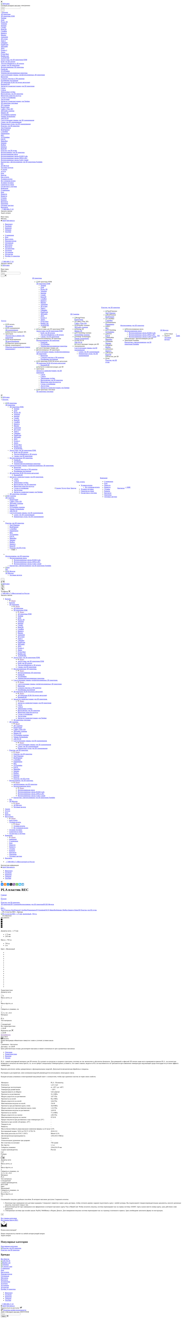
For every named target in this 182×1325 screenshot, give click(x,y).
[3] (91, 923)
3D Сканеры (17, 726)
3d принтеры (5, 1282)
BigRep (65, 910)
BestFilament (15, 910)
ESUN (47, 910)
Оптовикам (5, 1276)
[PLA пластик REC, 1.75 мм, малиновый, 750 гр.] (19, 914)
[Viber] (14, 884)
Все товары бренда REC (9, 1220)
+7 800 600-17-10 (7, 209)
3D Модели (17, 805)
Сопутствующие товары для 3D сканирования (34, 744)
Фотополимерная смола (26, 790)
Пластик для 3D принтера (22, 754)
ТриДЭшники (6, 910)
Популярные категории (9, 1246)
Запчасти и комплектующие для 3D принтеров (34, 703)
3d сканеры (5, 1285)
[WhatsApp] (17, 884)
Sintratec (59, 910)
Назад (13, 601)
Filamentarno (31, 910)
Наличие (8, 1056)
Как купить (13, 820)
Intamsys (71, 910)
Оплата (7, 1058)
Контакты (4, 1280)
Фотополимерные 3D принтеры (29, 673)
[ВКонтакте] (2, 884)
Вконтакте (9, 224)
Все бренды (5, 1259)
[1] (91, 920)
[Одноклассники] (5, 884)
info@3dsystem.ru (8, 220)
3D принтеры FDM (24, 614)
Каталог (12, 603)
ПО (44, 904)
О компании (5, 1268)
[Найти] (2, 10)
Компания (13, 839)
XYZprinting (40, 910)
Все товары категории (9, 1218)
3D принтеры (18, 608)
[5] (91, 927)
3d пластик (5, 1287)
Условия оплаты (19, 826)
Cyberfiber (23, 910)
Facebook (8, 226)
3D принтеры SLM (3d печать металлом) (32, 695)
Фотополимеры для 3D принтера (25, 784)
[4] (91, 925)
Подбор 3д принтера (8, 1289)
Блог (2, 1270)
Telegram (8, 230)
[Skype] (20, 884)
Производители (6, 1274)
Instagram (8, 228)
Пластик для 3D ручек (89, 910)
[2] (91, 921)
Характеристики (11, 1054)
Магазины (4, 1278)
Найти (3, 1316)
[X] (11, 884)
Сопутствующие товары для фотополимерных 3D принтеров (40, 684)
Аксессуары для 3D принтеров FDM (31, 661)
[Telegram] (22, 884)
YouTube (8, 232)
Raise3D (77, 910)
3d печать (4, 1283)
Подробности (6, 1035)
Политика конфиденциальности (14, 1310)
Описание (8, 1052)
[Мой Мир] (8, 884)
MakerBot (53, 910)
